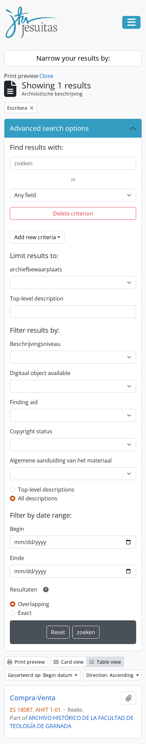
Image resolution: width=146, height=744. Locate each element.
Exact (25, 613)
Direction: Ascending (110, 675)
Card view (72, 662)
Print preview (29, 662)
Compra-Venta (32, 698)
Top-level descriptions (46, 489)
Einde (17, 558)
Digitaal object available (40, 373)
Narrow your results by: (73, 58)
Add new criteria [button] (35, 237)
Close (46, 76)
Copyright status (31, 431)
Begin (17, 529)
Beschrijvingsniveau (35, 344)
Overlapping (33, 604)
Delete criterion (73, 213)
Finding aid (24, 402)
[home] (34, 22)
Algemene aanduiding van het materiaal (61, 460)
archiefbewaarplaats (36, 269)
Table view (108, 662)
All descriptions (37, 498)
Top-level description (36, 298)
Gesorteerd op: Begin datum (41, 675)
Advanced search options (49, 128)
